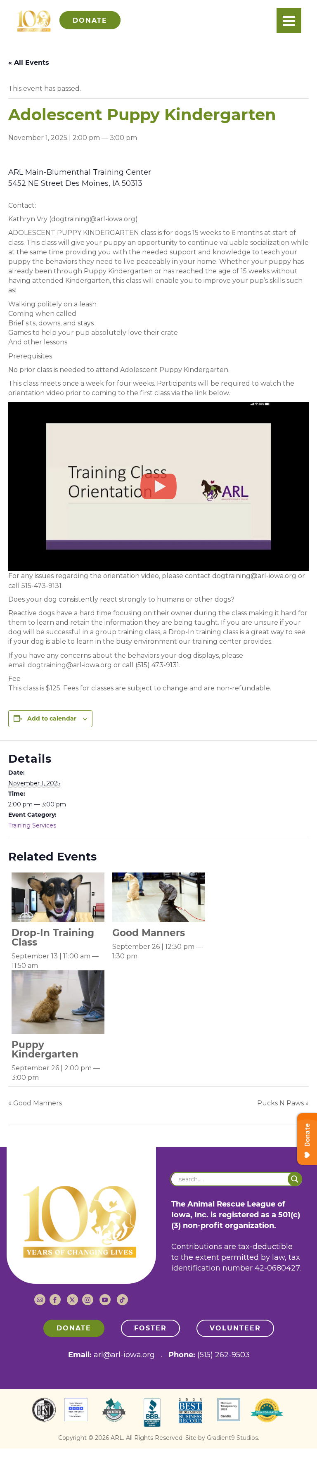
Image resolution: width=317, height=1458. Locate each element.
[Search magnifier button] (295, 1179)
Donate (74, 1328)
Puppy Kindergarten (45, 1049)
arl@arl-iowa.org (124, 1354)
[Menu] (289, 20)
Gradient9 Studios (232, 1437)
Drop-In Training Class (53, 937)
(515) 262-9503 (223, 1354)
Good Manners (148, 933)
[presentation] (58, 897)
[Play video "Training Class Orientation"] (158, 486)
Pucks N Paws (283, 1103)
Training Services (32, 825)
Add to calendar (51, 718)
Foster (150, 1328)
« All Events (28, 62)
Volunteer (235, 1328)
